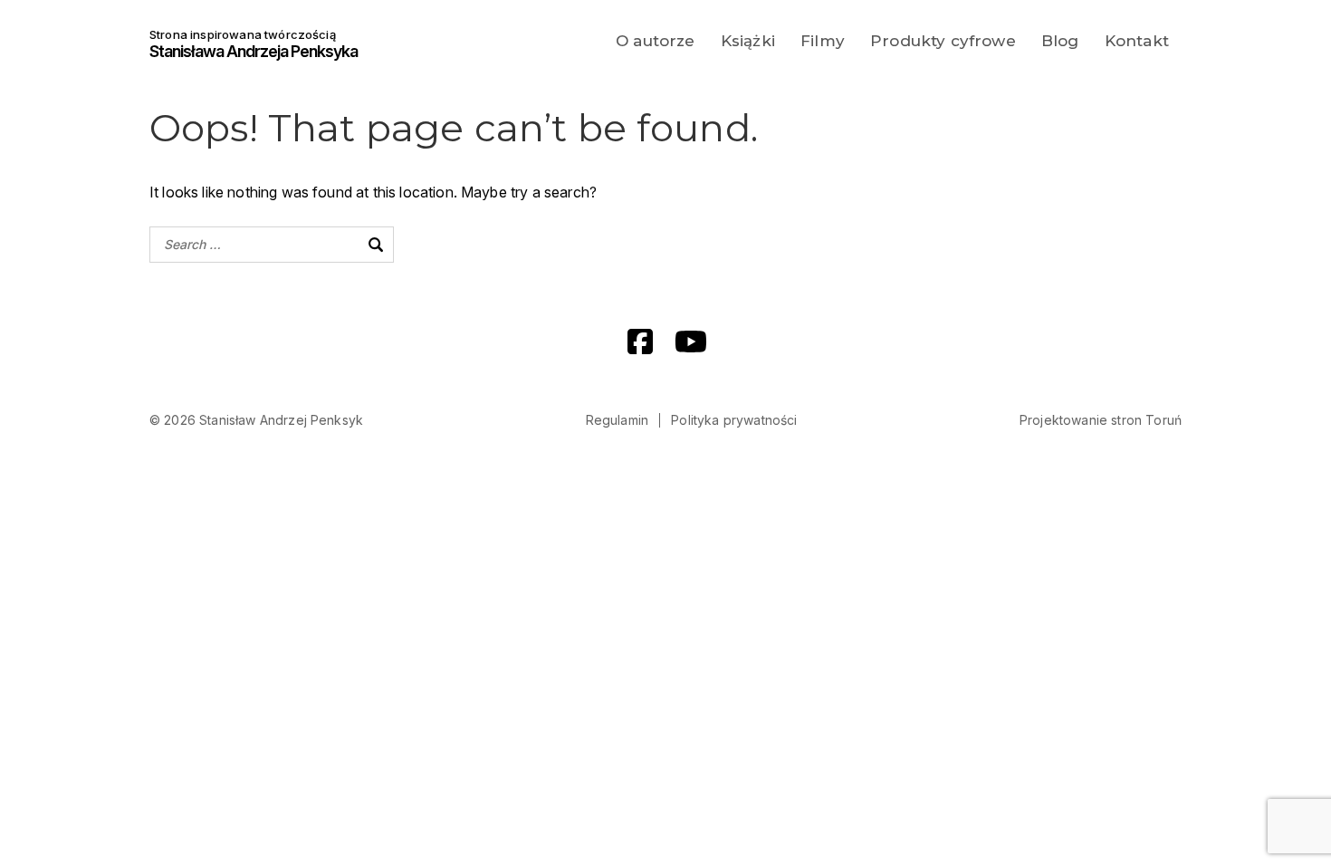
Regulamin (617, 420)
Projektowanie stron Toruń (1101, 420)
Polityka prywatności (734, 420)
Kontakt (1137, 41)
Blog (1060, 41)
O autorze (655, 41)
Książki (748, 41)
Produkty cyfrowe (943, 41)
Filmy (822, 41)
